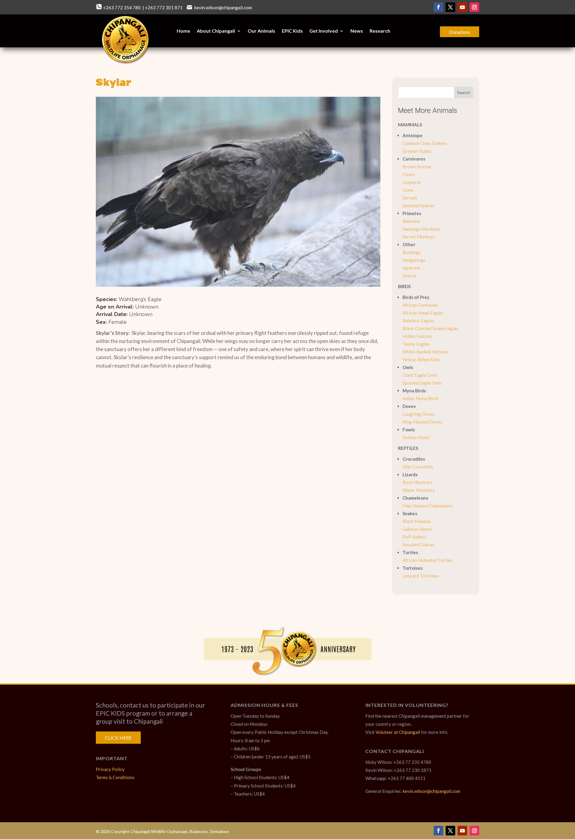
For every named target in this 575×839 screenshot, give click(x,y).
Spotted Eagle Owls (422, 383)
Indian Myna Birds (420, 398)
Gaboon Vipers (417, 529)
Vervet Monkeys (418, 236)
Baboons (411, 221)
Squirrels (411, 267)
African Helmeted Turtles (427, 560)
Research (380, 31)
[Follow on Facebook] (438, 7)
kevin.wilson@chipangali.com (222, 7)
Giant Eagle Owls (419, 375)
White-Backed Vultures (425, 351)
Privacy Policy (110, 769)
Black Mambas (416, 521)
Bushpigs (411, 252)
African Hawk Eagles (423, 312)
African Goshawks (420, 305)
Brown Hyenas (417, 166)
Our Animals (261, 31)
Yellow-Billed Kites (421, 359)
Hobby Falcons (417, 336)
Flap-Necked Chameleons (427, 505)
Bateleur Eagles (418, 320)
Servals (409, 197)
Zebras (409, 275)
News (356, 31)
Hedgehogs (414, 260)
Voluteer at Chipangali (398, 732)
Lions (407, 190)
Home (183, 31)
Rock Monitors (417, 482)
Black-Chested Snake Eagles (430, 328)
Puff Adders (414, 536)
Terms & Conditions (115, 777)
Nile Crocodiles (417, 466)
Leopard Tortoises (420, 575)
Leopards (411, 182)
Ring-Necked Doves (422, 421)
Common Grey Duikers (424, 143)
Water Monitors (418, 490)
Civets (408, 174)
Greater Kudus (417, 151)
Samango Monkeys (421, 229)
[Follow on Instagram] (474, 7)
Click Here (118, 737)
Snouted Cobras (418, 544)
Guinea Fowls (415, 437)
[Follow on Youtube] (462, 7)
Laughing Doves (418, 414)
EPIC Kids (292, 31)
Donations (459, 32)
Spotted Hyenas (418, 205)
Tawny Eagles (416, 344)
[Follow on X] (450, 7)
